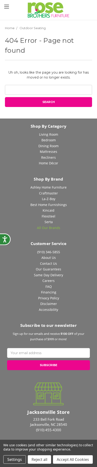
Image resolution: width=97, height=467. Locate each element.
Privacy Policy (48, 298)
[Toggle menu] (6, 6)
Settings (14, 459)
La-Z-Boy (48, 199)
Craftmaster (48, 193)
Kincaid (48, 210)
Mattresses (48, 151)
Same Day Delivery (48, 275)
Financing (48, 292)
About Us (48, 257)
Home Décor (48, 163)
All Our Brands (48, 228)
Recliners (48, 157)
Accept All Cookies (73, 459)
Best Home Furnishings (48, 204)
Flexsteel (48, 216)
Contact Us (48, 263)
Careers (48, 280)
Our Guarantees (48, 269)
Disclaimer (48, 303)
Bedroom (48, 140)
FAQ (48, 286)
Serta (48, 222)
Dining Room (48, 146)
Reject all (39, 459)
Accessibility (48, 309)
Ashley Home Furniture (48, 187)
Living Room (48, 134)
